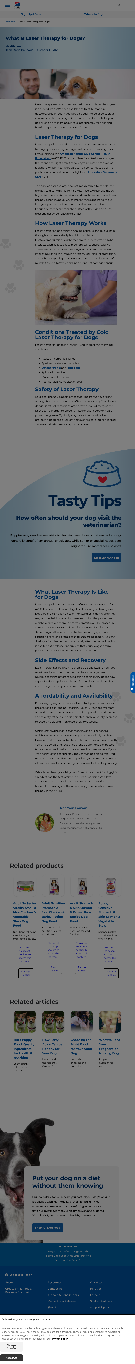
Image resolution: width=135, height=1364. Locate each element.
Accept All (12, 1357)
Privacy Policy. (60, 1338)
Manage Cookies (11, 1347)
